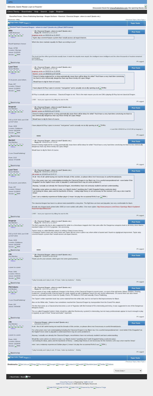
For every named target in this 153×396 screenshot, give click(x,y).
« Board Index (14, 377)
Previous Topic (131, 19)
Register (38, 7)
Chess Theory (13, 12)
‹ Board (22, 377)
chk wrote (35, 174)
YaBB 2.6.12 (88, 382)
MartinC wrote (38, 74)
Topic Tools (135, 23)
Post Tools (136, 32)
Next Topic (141, 19)
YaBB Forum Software (64, 384)
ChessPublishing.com (119, 8)
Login (30, 7)
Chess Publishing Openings (33, 16)
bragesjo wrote (37, 35)
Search (44, 12)
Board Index (27, 12)
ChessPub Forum (15, 16)
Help (36, 12)
